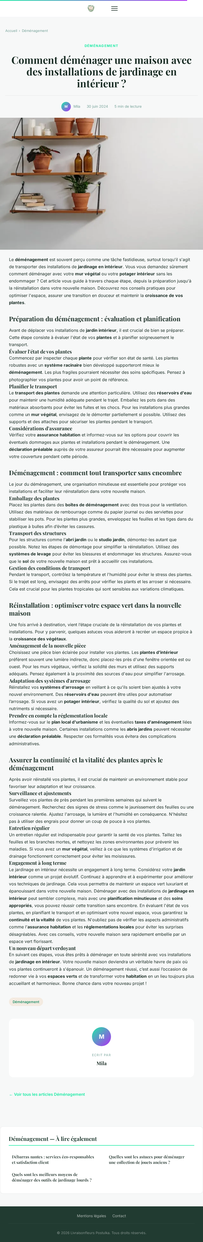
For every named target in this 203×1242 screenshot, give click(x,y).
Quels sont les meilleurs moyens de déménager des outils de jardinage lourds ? (51, 1177)
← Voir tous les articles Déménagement (47, 1094)
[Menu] (114, 8)
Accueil (11, 31)
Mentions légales (91, 1215)
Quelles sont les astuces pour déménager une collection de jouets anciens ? (146, 1159)
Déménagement (35, 31)
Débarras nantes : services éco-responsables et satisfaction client (53, 1159)
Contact (119, 1215)
